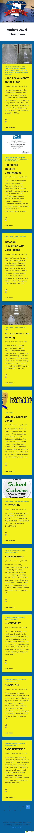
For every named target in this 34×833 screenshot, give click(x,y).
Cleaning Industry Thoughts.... (16, 67)
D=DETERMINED (15, 749)
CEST (17, 236)
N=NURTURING (14, 556)
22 (15, 811)
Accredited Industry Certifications (13, 168)
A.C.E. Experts (9, 236)
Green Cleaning (14, 72)
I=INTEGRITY (13, 623)
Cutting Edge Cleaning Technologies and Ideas (16, 70)
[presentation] (17, 54)
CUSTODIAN (12, 505)
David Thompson (11, 86)
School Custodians (22, 501)
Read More (10, 127)
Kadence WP (17, 827)
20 (4, 811)
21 (9, 811)
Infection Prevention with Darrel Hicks (14, 245)
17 (17, 807)
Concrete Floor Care (12, 68)
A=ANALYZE (12, 685)
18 (23, 807)
